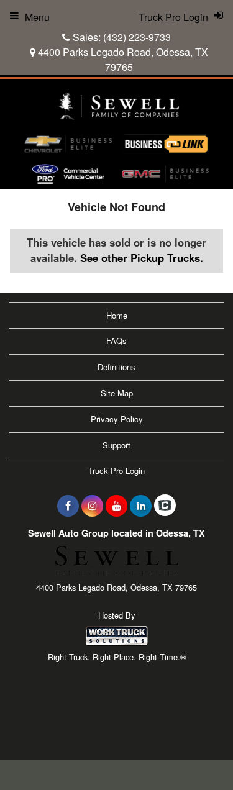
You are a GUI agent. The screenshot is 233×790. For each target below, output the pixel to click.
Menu (37, 17)
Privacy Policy (117, 419)
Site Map (117, 393)
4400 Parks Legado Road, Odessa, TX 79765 (121, 59)
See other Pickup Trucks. (141, 257)
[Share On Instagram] (92, 505)
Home (116, 315)
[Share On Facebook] (68, 505)
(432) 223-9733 (137, 37)
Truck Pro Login (116, 470)
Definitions (116, 367)
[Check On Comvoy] (165, 505)
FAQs (116, 341)
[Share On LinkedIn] (141, 505)
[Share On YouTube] (116, 505)
